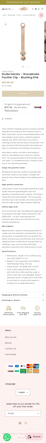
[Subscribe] (38, 414)
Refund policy (24, 434)
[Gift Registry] (36, 9)
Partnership (10, 354)
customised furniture (29, 15)
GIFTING (19, 15)
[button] (41, 15)
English (22, 392)
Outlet (5, 15)
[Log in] (39, 9)
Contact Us (10, 348)
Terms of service (24, 438)
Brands (8, 343)
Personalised (11, 15)
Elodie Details (8, 72)
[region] (23, 2)
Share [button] (7, 119)
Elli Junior (13, 434)
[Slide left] (17, 67)
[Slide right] (28, 67)
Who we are (10, 337)
